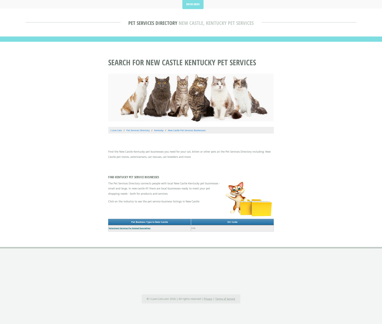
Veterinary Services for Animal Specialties (129, 228)
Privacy (208, 299)
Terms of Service (225, 299)
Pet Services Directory (152, 22)
